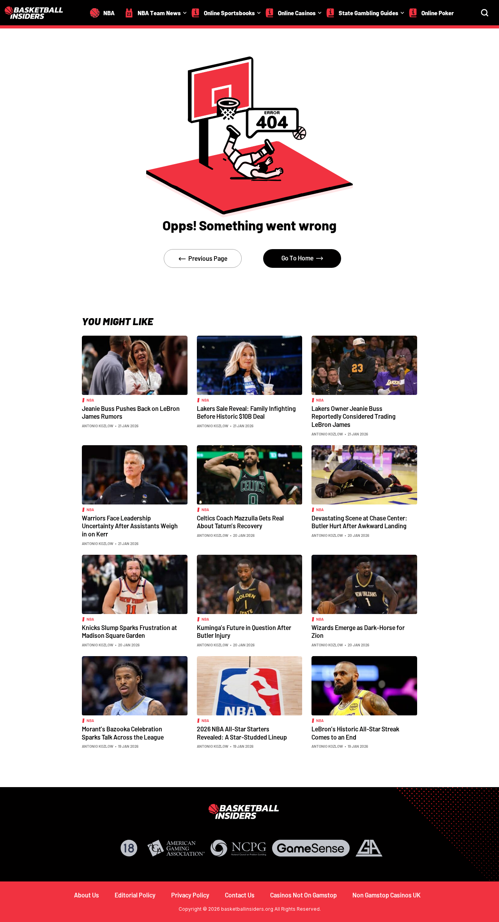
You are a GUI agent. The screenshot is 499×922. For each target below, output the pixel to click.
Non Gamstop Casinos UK (386, 895)
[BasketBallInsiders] (39, 12)
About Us (86, 895)
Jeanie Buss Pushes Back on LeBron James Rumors (131, 412)
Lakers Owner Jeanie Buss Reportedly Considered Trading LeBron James (353, 416)
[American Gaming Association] (176, 848)
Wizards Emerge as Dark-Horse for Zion (358, 631)
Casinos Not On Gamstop (303, 895)
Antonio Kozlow (97, 425)
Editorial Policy (135, 895)
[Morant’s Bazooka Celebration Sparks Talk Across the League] (135, 685)
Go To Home (297, 258)
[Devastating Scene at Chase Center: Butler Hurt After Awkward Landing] (364, 474)
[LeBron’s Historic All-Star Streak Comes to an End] (364, 685)
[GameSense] (311, 848)
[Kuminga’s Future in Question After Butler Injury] (250, 584)
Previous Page (207, 258)
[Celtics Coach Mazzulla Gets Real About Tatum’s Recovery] (250, 474)
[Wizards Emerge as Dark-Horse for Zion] (364, 584)
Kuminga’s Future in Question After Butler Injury (244, 631)
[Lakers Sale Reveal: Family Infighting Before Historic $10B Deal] (250, 364)
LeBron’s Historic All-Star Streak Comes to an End (355, 733)
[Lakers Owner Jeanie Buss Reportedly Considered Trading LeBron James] (364, 364)
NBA (90, 400)
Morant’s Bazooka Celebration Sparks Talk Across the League (123, 733)
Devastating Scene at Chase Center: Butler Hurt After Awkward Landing (359, 522)
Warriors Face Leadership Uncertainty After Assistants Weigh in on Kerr (130, 526)
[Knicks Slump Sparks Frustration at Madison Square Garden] (135, 584)
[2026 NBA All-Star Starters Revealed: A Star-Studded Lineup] (250, 685)
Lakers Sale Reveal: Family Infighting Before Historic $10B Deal (246, 412)
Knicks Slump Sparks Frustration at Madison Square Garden (129, 631)
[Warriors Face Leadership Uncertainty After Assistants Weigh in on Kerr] (135, 474)
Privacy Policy (190, 895)
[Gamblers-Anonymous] (369, 848)
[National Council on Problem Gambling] (239, 848)
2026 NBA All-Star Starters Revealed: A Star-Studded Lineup (242, 733)
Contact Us (240, 895)
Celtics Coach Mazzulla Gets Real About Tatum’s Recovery (240, 522)
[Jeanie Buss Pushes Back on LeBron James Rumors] (135, 364)
